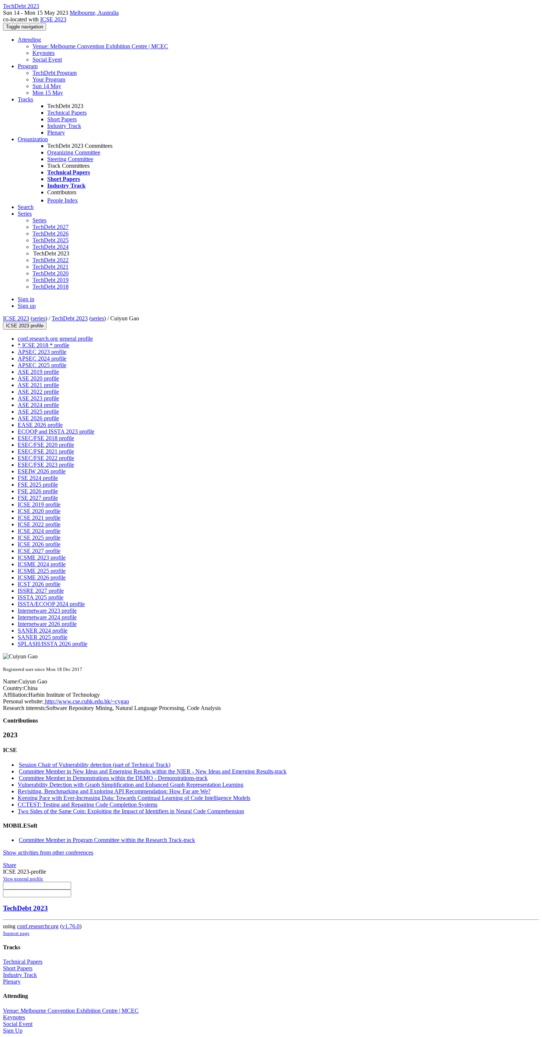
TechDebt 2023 (70, 318)
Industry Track (64, 126)
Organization (33, 139)
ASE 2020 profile (38, 378)
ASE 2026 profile (38, 418)
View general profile (23, 878)
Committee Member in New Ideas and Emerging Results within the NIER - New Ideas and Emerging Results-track (152, 771)
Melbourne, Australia (94, 13)
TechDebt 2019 (50, 280)
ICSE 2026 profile (39, 544)
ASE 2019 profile (38, 372)
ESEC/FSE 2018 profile (46, 438)
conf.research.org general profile (55, 338)
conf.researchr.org (38, 926)
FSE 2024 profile (38, 478)
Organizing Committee (73, 152)
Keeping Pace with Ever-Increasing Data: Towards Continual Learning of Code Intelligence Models (134, 798)
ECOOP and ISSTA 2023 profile (56, 431)
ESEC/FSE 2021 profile (46, 451)
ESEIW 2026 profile (42, 471)
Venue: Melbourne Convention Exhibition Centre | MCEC (100, 46)
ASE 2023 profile (38, 398)
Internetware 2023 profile (47, 611)
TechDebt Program (54, 73)
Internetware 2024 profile (47, 617)
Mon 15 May (47, 93)
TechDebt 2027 (50, 227)
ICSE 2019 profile (39, 504)
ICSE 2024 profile (39, 531)
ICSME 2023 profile (42, 557)
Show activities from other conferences (48, 852)
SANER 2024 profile (42, 630)
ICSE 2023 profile (25, 325)
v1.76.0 (71, 926)
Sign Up (12, 1030)
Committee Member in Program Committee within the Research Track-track (107, 840)
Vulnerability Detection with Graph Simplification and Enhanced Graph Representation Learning (130, 785)
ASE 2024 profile (38, 405)
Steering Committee (70, 159)
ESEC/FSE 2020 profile (46, 445)
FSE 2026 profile (38, 491)
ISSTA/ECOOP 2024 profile (51, 604)
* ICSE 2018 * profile (43, 345)
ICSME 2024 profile (42, 564)
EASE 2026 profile (40, 425)
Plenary (56, 132)
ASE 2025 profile (38, 411)
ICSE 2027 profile (39, 551)
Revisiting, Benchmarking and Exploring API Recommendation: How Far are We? (114, 791)
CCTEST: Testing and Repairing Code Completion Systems (87, 804)
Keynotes (43, 53)
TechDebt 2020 (50, 273)
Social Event (47, 59)
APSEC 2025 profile (42, 365)
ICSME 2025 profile (42, 571)
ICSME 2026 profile (42, 577)
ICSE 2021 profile (39, 518)
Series (39, 220)
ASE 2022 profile (38, 392)
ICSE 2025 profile (39, 538)
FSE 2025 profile (38, 484)
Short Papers (62, 119)
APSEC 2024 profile (42, 358)
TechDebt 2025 (50, 240)
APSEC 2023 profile (42, 352)
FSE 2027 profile (38, 498)
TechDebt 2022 (50, 260)
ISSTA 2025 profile (40, 597)
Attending (29, 39)
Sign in (26, 299)
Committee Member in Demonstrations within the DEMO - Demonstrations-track (113, 778)
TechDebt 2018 (50, 286)
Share (9, 865)
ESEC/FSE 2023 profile (46, 465)
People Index (62, 200)
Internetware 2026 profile (47, 624)
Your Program (48, 79)
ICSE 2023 (53, 19)
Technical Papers (67, 112)
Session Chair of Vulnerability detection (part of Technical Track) (94, 765)
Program (28, 66)
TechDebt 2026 (50, 233)
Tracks (25, 99)
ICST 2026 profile (39, 584)
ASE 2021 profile (38, 385)
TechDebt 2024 (50, 247)
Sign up (27, 306)
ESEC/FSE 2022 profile (46, 458)
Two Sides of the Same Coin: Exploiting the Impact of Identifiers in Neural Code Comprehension (131, 811)
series (38, 318)
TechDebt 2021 (50, 267)
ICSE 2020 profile (39, 511)
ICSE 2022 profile (39, 524)
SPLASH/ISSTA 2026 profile (52, 644)
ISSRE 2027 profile (41, 591)
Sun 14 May (46, 86)
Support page (16, 933)
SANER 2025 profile (42, 637)
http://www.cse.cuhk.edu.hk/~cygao (86, 701)
